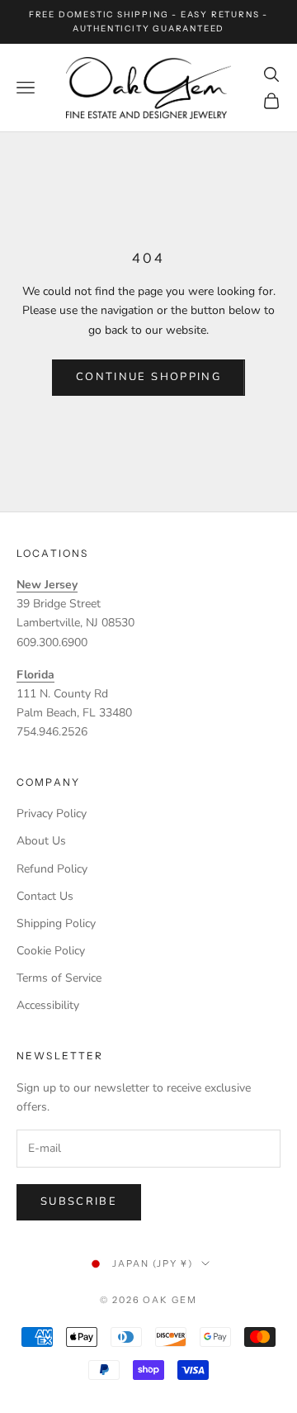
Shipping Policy (56, 923)
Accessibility (47, 1005)
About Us (41, 841)
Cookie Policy (50, 951)
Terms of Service (58, 978)
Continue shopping (148, 376)
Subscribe (78, 1201)
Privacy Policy (51, 813)
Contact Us (44, 896)
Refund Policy (51, 869)
